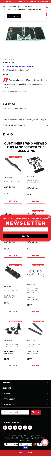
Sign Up (25, 236)
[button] (45, 442)
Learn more (14, 16)
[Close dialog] (49, 216)
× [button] (44, 5)
